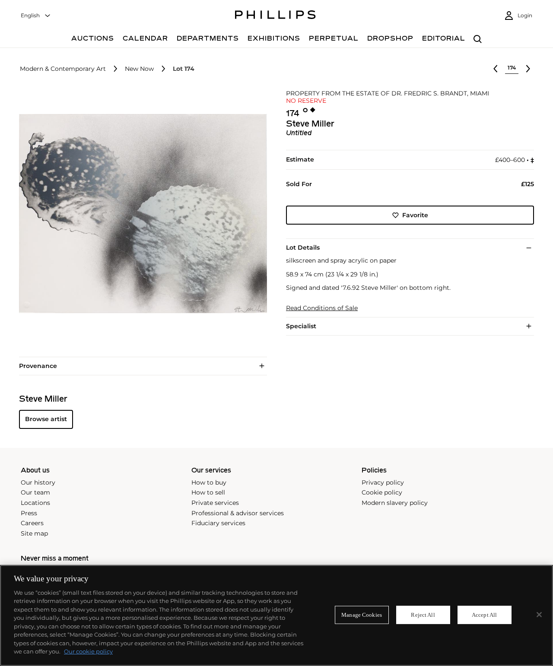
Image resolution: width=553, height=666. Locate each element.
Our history (38, 482)
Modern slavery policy (395, 503)
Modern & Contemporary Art (63, 69)
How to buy (208, 482)
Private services (215, 503)
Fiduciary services (218, 523)
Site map (34, 533)
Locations (35, 503)
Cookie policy (382, 492)
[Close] (539, 614)
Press (29, 513)
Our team (35, 492)
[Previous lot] (495, 69)
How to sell (208, 492)
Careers (32, 523)
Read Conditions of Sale (322, 308)
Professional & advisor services (237, 513)
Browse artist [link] (46, 419)
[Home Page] (275, 16)
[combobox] (36, 15)
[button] (140, 214)
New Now (139, 69)
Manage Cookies (361, 615)
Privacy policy (383, 482)
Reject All (423, 615)
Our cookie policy (88, 651)
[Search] (478, 40)
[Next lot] (528, 69)
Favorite (415, 215)
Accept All (484, 615)
